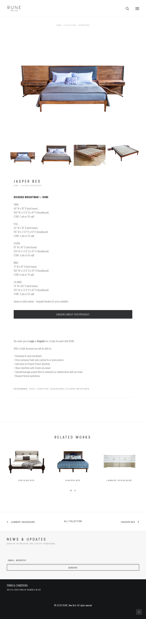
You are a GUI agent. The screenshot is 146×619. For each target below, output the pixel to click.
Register (41, 341)
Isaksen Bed (73, 481)
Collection (70, 25)
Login (31, 341)
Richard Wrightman (31, 186)
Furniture (43, 389)
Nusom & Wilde (34, 589)
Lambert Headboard (119, 481)
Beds (32, 389)
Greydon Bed (26, 481)
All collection (73, 521)
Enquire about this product (73, 314)
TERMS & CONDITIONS (17, 585)
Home (59, 25)
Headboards (57, 389)
